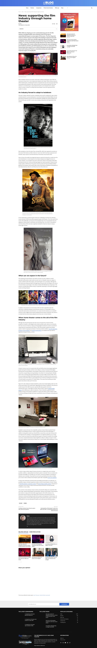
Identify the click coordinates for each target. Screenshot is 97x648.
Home (20, 11)
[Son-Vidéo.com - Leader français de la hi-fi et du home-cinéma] (25, 638)
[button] (91, 7)
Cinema (25, 503)
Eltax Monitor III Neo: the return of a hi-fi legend (72, 57)
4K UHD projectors (24, 483)
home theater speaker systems (44, 483)
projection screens (32, 483)
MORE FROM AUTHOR (34, 532)
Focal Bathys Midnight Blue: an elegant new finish (72, 46)
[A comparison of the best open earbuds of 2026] (21, 626)
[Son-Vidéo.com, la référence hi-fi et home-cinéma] (48, 3)
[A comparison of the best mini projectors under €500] (21, 620)
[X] (28, 526)
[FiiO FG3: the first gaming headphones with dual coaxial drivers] (38, 539)
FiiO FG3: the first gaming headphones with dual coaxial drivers (37, 545)
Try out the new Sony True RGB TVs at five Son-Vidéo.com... (72, 51)
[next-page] (21, 562)
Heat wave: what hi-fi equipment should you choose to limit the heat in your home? (25, 545)
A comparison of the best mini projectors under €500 (30, 620)
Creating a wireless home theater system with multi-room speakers (27, 509)
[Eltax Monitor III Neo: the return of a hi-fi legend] (38, 552)
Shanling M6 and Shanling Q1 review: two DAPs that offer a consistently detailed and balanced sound (49, 509)
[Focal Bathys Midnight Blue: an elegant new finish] (51, 539)
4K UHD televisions (53, 328)
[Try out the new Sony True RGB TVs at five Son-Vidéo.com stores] (25, 552)
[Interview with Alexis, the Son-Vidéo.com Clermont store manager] (51, 552)
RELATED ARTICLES (23, 532)
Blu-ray (20, 503)
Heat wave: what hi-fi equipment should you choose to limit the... (71, 35)
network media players (36, 330)
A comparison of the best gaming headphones (30, 614)
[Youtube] (65, 642)
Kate (20, 23)
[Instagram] (67, 642)
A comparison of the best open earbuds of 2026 (30, 625)
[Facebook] (60, 642)
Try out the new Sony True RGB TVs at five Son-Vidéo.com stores (25, 558)
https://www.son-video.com (39, 645)
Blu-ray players (26, 330)
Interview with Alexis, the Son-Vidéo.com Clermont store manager (51, 558)
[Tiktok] (69, 642)
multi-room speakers (52, 477)
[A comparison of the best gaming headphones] (21, 615)
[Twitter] (63, 642)
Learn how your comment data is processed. (41, 595)
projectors (21, 330)
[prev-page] (19, 562)
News (23, 11)
